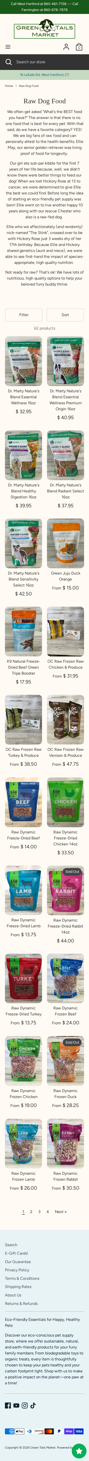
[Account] (66, 44)
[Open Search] (8, 62)
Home (9, 86)
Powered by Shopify (70, 1447)
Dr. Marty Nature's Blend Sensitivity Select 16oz (23, 579)
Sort (65, 314)
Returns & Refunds (21, 1303)
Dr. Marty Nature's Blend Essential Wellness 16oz (23, 397)
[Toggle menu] (8, 47)
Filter (23, 314)
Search (11, 1244)
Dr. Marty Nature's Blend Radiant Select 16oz (65, 491)
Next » (61, 1211)
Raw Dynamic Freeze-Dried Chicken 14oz (65, 838)
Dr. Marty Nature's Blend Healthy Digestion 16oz (23, 491)
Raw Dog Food (29, 86)
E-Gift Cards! (16, 1253)
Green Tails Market (43, 1447)
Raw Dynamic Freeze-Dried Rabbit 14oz (65, 926)
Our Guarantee (18, 1261)
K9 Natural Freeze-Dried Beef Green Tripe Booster (23, 667)
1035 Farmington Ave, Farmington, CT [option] (45, 75)
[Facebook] (8, 1405)
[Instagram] (25, 1405)
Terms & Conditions (22, 1278)
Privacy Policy (17, 1270)
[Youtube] (16, 1405)
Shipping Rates (18, 1286)
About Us (13, 1295)
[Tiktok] (33, 1405)
